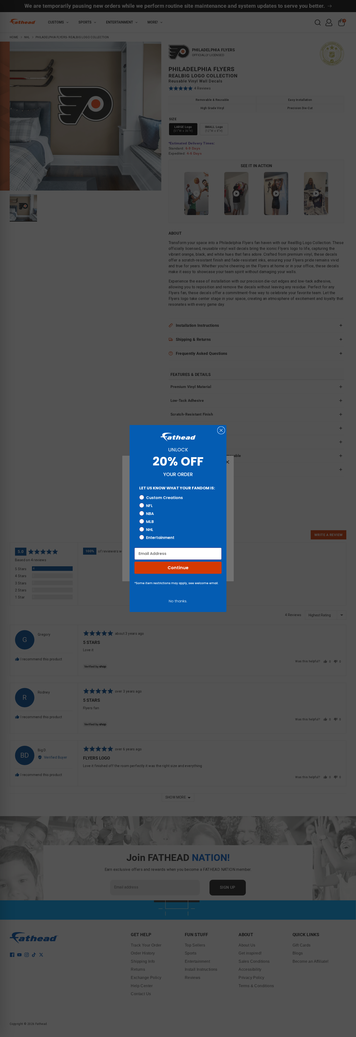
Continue (178, 568)
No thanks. (178, 601)
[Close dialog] (221, 430)
